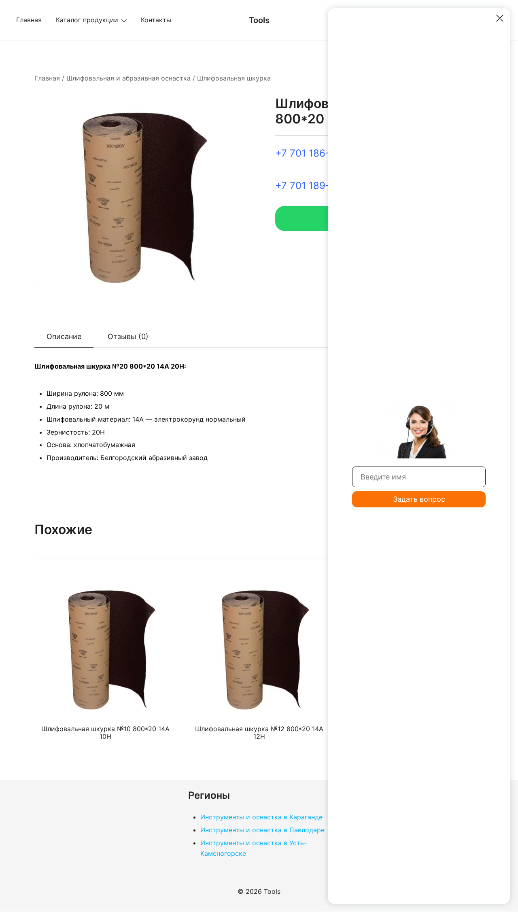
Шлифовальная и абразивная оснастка (128, 78)
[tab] (63, 337)
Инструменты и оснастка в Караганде (261, 817)
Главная (29, 20)
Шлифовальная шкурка (234, 78)
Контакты (156, 20)
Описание (64, 336)
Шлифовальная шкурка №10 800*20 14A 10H (105, 732)
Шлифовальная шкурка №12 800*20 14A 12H (259, 732)
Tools (259, 20)
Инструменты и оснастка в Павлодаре (262, 830)
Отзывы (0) (128, 336)
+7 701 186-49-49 (317, 153)
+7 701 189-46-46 (317, 185)
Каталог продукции (87, 20)
